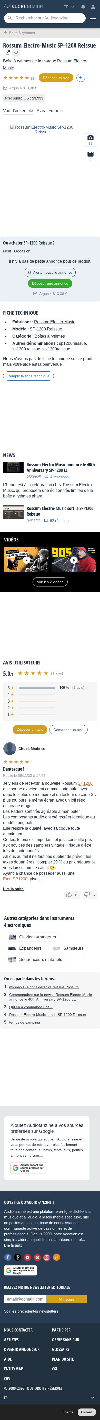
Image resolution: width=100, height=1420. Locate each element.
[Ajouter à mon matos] (16, 52)
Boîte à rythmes (17, 61)
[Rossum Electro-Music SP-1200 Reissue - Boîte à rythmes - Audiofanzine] (23, 6)
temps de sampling (24, 1022)
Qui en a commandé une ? (31, 1007)
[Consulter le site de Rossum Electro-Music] (6, 52)
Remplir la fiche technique (28, 376)
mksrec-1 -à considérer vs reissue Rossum (44, 987)
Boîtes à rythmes (50, 336)
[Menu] (93, 18)
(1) (33, 78)
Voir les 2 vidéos (50, 582)
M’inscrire (66, 1299)
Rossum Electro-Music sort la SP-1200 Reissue (47, 1015)
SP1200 (85, 783)
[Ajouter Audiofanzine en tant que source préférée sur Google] (28, 1167)
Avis (41, 110)
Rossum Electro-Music (54, 322)
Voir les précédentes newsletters (31, 1311)
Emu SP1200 (15, 879)
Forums (55, 110)
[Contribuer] (80, 78)
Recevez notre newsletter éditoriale (37, 1287)
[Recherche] (9, 18)
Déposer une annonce (50, 283)
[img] (16, 77)
